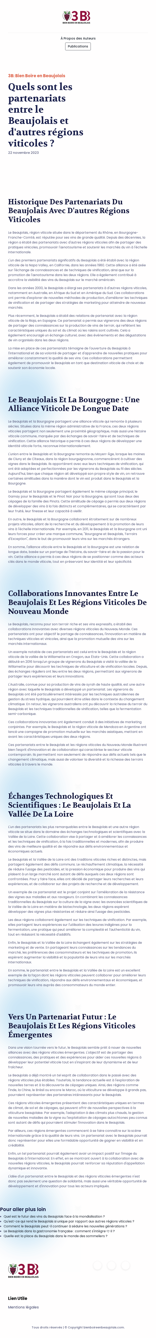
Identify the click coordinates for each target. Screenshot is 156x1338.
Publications (78, 46)
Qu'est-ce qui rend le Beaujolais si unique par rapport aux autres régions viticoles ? (69, 1221)
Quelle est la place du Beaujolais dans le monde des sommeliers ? (55, 1236)
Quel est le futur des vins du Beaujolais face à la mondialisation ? (54, 1216)
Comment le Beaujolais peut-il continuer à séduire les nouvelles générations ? (65, 1226)
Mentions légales (23, 1307)
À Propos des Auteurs (78, 38)
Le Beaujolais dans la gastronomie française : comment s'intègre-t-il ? (59, 1231)
